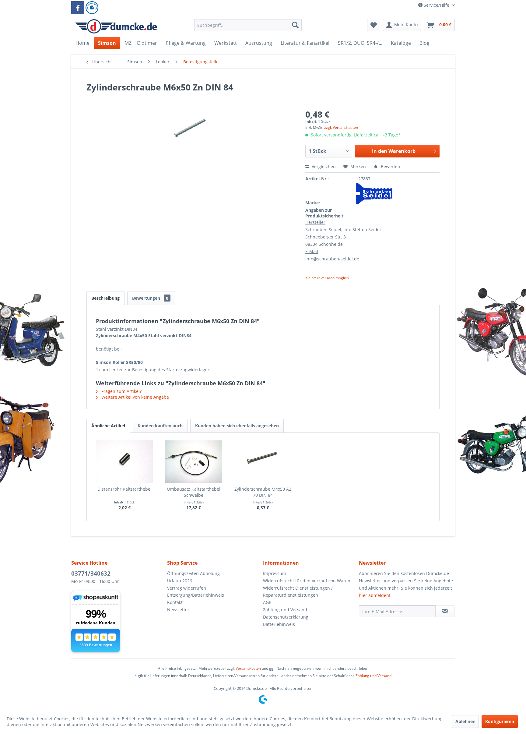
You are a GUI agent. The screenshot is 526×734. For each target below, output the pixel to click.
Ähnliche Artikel (108, 426)
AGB (267, 602)
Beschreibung (105, 298)
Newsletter (178, 609)
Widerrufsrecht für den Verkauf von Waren (306, 581)
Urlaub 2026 (179, 581)
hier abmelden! (374, 595)
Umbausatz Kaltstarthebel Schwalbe (193, 492)
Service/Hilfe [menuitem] (437, 5)
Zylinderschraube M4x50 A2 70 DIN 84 (262, 492)
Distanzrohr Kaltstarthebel (124, 489)
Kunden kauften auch (160, 426)
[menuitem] (248, 28)
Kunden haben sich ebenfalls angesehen (237, 426)
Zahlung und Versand (285, 609)
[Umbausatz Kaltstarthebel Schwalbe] (194, 461)
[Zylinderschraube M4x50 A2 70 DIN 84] (263, 461)
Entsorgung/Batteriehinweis (195, 595)
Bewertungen (150, 298)
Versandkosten (248, 668)
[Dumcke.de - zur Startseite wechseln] (116, 26)
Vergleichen (323, 166)
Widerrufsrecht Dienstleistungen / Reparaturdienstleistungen (298, 591)
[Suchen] (295, 25)
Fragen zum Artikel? (121, 391)
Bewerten (390, 166)
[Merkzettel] (373, 25)
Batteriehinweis (279, 624)
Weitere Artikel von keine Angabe (134, 397)
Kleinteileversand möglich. (327, 278)
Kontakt (175, 602)
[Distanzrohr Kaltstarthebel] (124, 461)
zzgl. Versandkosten (341, 127)
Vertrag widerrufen (186, 588)
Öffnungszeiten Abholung (193, 573)
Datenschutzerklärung (285, 617)
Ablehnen (465, 721)
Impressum (274, 573)
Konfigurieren (499, 721)
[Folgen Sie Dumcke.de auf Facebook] (77, 7)
